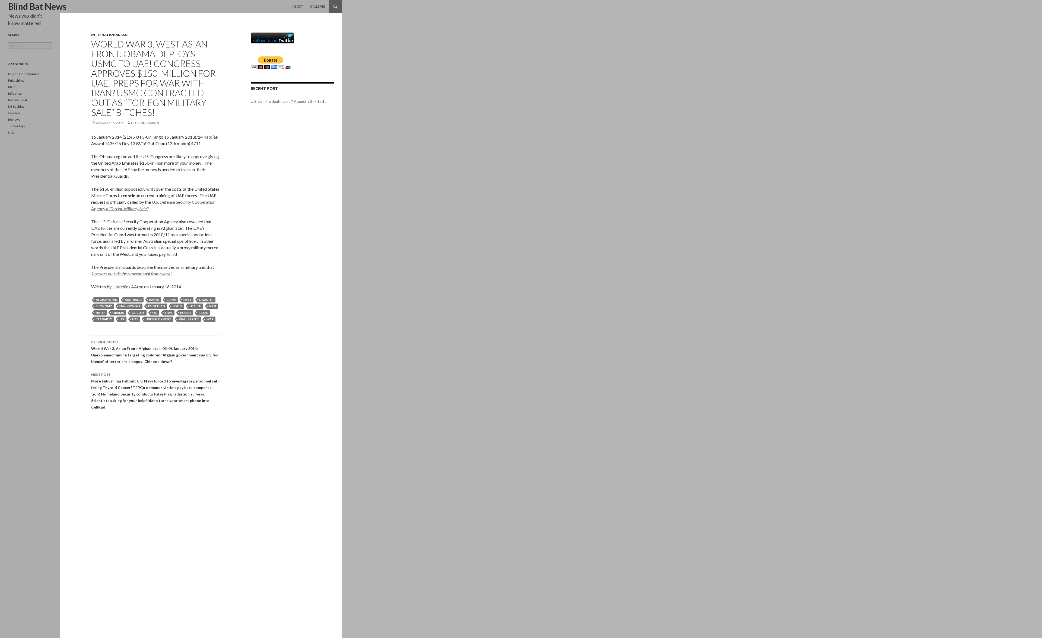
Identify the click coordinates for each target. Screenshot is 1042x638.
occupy (138, 312)
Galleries (317, 6)
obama (118, 312)
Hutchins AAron (145, 123)
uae (135, 319)
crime (171, 299)
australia (133, 299)
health (195, 306)
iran (212, 306)
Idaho (12, 87)
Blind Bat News (37, 6)
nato (100, 312)
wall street (189, 319)
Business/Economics (23, 74)
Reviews (14, 119)
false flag (156, 306)
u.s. (122, 319)
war (210, 319)
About (298, 6)
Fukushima (16, 80)
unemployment (158, 319)
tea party (104, 319)
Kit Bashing (16, 106)
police (185, 312)
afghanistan (106, 299)
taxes (203, 312)
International (105, 35)
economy (104, 306)
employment (130, 306)
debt (187, 299)
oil (154, 312)
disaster (206, 299)
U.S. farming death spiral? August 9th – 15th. (288, 101)
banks (154, 299)
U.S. (124, 35)
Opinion (14, 113)
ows (169, 312)
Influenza (15, 93)
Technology (16, 126)
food (177, 306)
